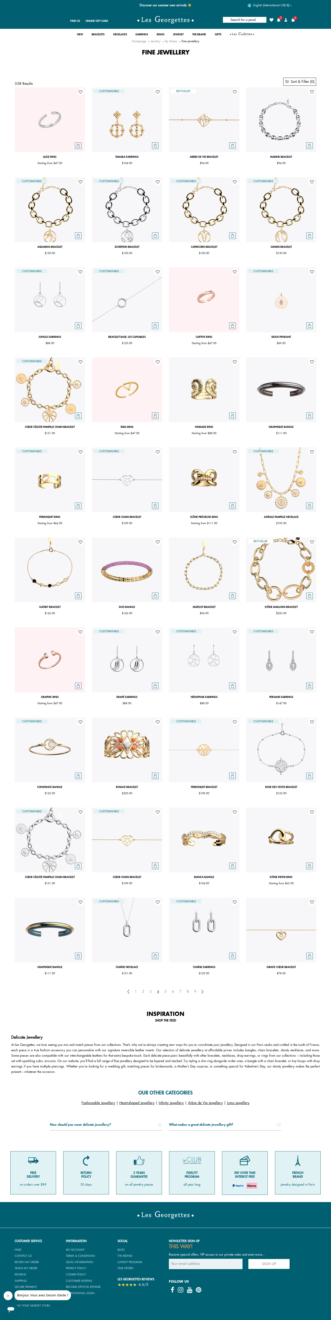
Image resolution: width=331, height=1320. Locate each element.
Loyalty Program (130, 1262)
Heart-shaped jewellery (136, 1103)
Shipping (21, 1280)
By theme (171, 41)
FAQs (18, 1249)
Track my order (26, 1268)
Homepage (139, 41)
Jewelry (156, 41)
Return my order (27, 1262)
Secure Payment (26, 1287)
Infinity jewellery (171, 1103)
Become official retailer (83, 1287)
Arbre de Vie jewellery (205, 1103)
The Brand (125, 1256)
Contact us (23, 1256)
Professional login (80, 1293)
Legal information (79, 1262)
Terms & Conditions (80, 1256)
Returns (20, 1274)
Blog (121, 1249)
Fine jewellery (190, 41)
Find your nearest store (32, 1305)
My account (75, 1249)
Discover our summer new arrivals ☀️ (166, 5)
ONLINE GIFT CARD (97, 21)
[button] (80, 35)
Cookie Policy (76, 1274)
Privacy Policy (76, 1268)
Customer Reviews (79, 1280)
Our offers (126, 1268)
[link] (242, 35)
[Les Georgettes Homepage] (165, 20)
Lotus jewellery (238, 1103)
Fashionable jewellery (98, 1103)
